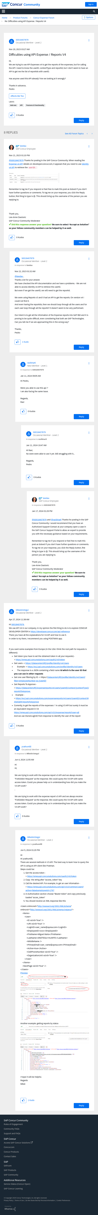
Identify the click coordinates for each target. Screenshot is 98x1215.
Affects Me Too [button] (17, 96)
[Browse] (5, 11)
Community (32, 4)
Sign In (91, 4)
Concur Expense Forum (43, 18)
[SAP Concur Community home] (12, 4)
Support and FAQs (12, 1133)
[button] (89, 40)
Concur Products (11, 1152)
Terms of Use (19, 1200)
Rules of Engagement (13, 1124)
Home (4, 18)
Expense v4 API (16, 164)
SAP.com (7, 1166)
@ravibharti (56, 520)
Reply (81, 120)
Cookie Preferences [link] (63, 1200)
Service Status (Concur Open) (17, 1184)
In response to (24, 265)
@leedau (19, 276)
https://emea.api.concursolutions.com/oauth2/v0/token (40, 660)
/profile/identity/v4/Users (57, 663)
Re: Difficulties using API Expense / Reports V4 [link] (25, 21)
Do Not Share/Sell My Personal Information (40, 1200)
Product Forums (20, 18)
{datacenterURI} (39, 663)
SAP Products (10, 1170)
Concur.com (9, 1147)
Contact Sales (10, 1156)
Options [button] (89, 17)
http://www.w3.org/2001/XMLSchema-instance (51, 910)
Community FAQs (11, 1129)
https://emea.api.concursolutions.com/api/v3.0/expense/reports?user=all (46, 712)
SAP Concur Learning (13, 1189)
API (21, 105)
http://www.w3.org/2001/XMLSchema (54, 906)
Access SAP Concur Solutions (17, 1143)
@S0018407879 (16, 160)
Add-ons (13, 105)
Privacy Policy (8, 1200)
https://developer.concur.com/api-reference (50, 631)
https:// (28, 663)
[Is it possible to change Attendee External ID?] (92, 133)
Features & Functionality (35, 105)
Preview (24, 973)
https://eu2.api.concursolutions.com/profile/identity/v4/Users (55, 667)
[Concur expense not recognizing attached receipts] (87, 133)
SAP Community (11, 1175)
